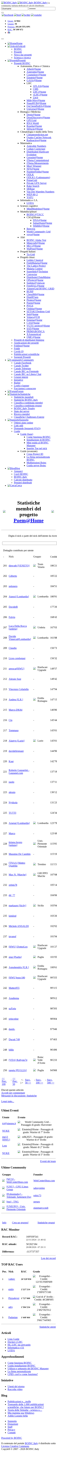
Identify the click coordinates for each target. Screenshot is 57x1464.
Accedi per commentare (13, 1092)
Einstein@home (35, 77)
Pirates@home (34, 300)
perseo (36, 1201)
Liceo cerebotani (17, 658)
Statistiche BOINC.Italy (26, 400)
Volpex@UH (33, 317)
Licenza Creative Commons (15, 1446)
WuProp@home (35, 248)
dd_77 (12, 895)
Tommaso (14, 730)
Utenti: (11, 21)
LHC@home (39, 91)
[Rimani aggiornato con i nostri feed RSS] (36, 15)
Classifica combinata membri (28, 402)
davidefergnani (16, 751)
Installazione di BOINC (38, 439)
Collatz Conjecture (36, 149)
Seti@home (32, 314)
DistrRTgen (32, 297)
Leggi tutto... (7, 1101)
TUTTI (12, 812)
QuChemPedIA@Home (39, 106)
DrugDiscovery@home (38, 117)
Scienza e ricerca (22, 57)
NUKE (6, 1130)
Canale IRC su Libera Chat (27, 374)
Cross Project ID (35, 454)
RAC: (10, 29)
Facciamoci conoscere (25, 388)
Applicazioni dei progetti (26, 342)
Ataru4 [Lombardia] (19, 596)
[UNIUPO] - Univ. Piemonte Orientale (16, 1208)
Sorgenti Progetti (22, 357)
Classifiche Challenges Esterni (29, 417)
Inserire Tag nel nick (37, 448)
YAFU (30, 197)
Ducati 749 (14, 1039)
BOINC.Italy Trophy (24, 408)
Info (4, 1222)
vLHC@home (40, 94)
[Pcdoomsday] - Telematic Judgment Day (18, 1195)
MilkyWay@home (36, 100)
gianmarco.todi (40, 1208)
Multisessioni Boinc (36, 462)
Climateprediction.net (37, 134)
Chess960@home (35, 294)
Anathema (14, 998)
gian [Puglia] (15, 957)
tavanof (12, 936)
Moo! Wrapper (34, 166)
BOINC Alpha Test (36, 240)
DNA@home (40, 220)
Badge (17, 382)
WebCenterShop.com (44, 1180)
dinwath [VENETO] (19, 565)
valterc (11, 1279)
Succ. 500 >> (50, 1081)
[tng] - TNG (12, 1201)
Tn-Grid (31, 254)
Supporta (12, 1421)
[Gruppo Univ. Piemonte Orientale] (3, 1208)
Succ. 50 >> (28, 1081)
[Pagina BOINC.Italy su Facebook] (7, 15)
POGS (30, 305)
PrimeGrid (32, 180)
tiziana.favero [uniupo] (15, 843)
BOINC (18, 49)
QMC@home (33, 337)
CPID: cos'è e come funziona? (23, 1374)
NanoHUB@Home (36, 103)
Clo (10, 720)
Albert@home (34, 69)
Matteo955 (14, 988)
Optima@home (34, 308)
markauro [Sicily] (17, 905)
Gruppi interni (21, 377)
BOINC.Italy (20, 477)
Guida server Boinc (36, 465)
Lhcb (35, 97)
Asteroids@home (35, 72)
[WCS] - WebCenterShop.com (17, 1180)
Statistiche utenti (47, 1327)
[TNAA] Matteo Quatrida (17, 864)
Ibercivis (31, 228)
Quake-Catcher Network (39, 137)
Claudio (13, 648)
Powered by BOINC (11, 1438)
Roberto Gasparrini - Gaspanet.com (19, 771)
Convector (32, 274)
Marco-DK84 (15, 709)
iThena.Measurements (38, 163)
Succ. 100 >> (39, 1081)
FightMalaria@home (37, 263)
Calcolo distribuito (23, 479)
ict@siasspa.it (9, 1123)
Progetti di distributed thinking (29, 340)
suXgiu (12, 1008)
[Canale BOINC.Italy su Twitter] (26, 15)
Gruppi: (11, 24)
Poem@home (33, 303)
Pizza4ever (13, 1298)
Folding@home (22, 345)
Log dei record (48, 1258)
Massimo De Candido (20, 854)
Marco (12, 833)
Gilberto (13, 576)
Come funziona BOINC (39, 437)
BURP (30, 291)
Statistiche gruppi (46, 1222)
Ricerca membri (22, 414)
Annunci (18, 471)
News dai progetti (23, 54)
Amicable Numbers (36, 146)
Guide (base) (26, 434)
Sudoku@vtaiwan (36, 283)
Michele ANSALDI (19, 926)
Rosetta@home (34, 126)
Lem (4, 1145)
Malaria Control (34, 268)
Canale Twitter (21, 365)
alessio (12, 792)
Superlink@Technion (37, 271)
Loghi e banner (21, 385)
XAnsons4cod (34, 334)
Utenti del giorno (16, 1386)
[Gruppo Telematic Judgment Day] (3, 1195)
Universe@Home (35, 109)
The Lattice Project (36, 265)
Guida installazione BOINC (21, 1365)
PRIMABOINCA (36, 331)
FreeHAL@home (35, 285)
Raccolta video (15, 1389)
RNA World (33, 123)
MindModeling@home (38, 208)
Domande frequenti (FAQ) (27, 428)
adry (10, 1307)
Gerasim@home (35, 157)
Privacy (11, 1429)
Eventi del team (48, 1161)
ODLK (30, 174)
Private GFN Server (37, 183)
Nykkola (13, 802)
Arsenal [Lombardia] (19, 823)
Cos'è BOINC (21, 474)
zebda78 (13, 885)
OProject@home (35, 280)
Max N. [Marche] (17, 874)
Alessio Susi (15, 679)
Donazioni (13, 1424)
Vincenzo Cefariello (19, 689)
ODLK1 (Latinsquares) (38, 177)
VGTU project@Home (38, 325)
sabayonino (39, 1188)
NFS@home (33, 168)
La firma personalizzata (19, 1371)
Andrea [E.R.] (16, 699)
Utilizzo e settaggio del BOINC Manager (28, 1368)
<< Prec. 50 (15, 1081)
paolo (11, 782)
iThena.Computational (38, 160)
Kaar (11, 761)
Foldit (17, 348)
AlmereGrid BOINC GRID (40, 288)
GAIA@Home (34, 80)
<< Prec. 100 (4, 1081)
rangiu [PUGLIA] (18, 1070)
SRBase (31, 188)
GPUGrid (31, 120)
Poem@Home (29, 520)
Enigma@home (34, 320)
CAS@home (33, 323)
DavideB (13, 606)
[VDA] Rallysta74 (18, 1060)
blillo (11, 1049)
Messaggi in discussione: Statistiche (19, 1095)
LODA (30, 203)
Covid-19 (18, 351)
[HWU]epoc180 (17, 977)
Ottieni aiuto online (23, 422)
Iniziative (18, 380)
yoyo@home (33, 234)
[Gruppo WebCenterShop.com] (3, 1180)
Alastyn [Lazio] (16, 740)
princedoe (14, 1018)
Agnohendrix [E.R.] (19, 967)
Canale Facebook (22, 362)
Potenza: (11, 27)
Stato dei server (21, 411)
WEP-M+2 (32, 194)
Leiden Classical (35, 260)
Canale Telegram (22, 368)
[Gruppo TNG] (3, 1201)
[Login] (2, 12)
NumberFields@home (38, 171)
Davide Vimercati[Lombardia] (20, 637)
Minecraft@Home (36, 243)
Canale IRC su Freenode (26, 371)
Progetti (18, 52)
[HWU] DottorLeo (18, 946)
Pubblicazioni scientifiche (26, 354)
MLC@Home (34, 246)
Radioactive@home (36, 140)
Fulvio (12, 617)
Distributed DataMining (38, 277)
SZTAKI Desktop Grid (38, 311)
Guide (17, 431)
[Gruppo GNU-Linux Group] (3, 1188)
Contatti (12, 1432)
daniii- (12, 1029)
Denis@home (33, 114)
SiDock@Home (35, 129)
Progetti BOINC (22, 63)
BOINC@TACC (35, 214)
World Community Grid (39, 231)
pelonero (13, 586)
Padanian (13, 1317)
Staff (10, 1426)
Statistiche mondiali (23, 397)
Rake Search (33, 186)
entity (11, 1289)
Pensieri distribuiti (23, 482)
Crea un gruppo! (20, 1222)
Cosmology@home (36, 74)
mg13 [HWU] (6, 1138)
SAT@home (33, 328)
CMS (35, 89)
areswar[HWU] (16, 668)
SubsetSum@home (42, 223)
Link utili (18, 425)
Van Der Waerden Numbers (40, 191)
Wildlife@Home (41, 226)
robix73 (37, 1195)
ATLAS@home (41, 86)
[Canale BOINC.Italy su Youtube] (17, 15)
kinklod (12, 915)
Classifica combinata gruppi (28, 405)
